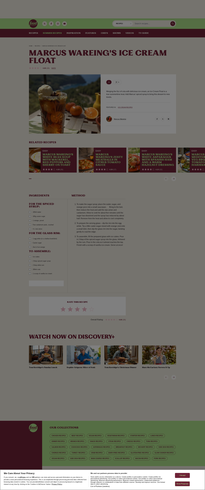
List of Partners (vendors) (100, 486)
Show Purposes (182, 484)
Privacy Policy (57, 484)
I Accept (182, 475)
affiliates (23, 477)
